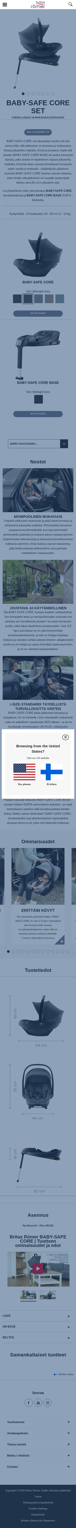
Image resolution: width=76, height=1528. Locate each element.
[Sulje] (65, 737)
